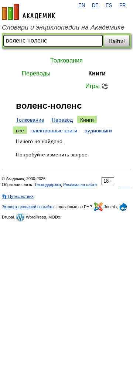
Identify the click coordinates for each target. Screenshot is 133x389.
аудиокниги (98, 130)
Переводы (36, 73)
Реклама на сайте (80, 184)
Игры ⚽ (97, 86)
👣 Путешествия (18, 196)
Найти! (117, 41)
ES (109, 5)
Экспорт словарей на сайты (28, 206)
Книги (97, 73)
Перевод (62, 120)
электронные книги (54, 130)
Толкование (30, 120)
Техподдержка (47, 184)
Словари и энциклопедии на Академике (63, 27)
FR (122, 5)
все (20, 130)
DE (95, 5)
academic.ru (28, 12)
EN (81, 5)
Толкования (66, 60)
